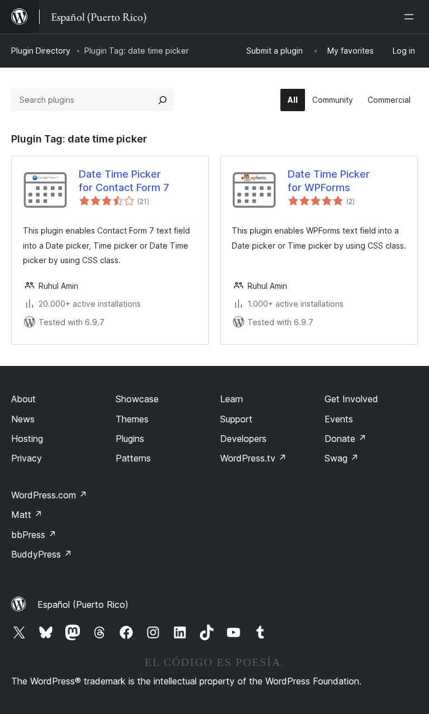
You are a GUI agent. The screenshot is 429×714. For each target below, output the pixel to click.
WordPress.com (49, 495)
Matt (26, 514)
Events (339, 419)
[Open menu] (411, 17)
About (23, 398)
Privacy (26, 458)
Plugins (130, 438)
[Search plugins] (162, 100)
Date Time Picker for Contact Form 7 (124, 180)
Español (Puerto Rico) (82, 604)
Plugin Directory (40, 50)
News (23, 419)
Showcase (137, 398)
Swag (342, 458)
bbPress (33, 534)
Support (236, 419)
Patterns (133, 458)
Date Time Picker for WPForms (329, 180)
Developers (243, 438)
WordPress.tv (253, 458)
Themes (132, 419)
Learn (231, 398)
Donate (345, 438)
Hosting (27, 438)
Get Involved (351, 398)
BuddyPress (41, 554)
